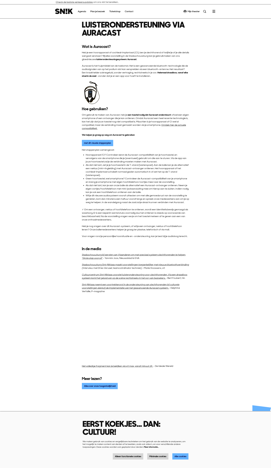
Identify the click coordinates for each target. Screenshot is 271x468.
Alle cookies (180, 456)
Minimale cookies (157, 456)
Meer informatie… (151, 447)
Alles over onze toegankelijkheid (100, 385)
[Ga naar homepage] (64, 11)
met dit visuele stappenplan (97, 142)
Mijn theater (194, 11)
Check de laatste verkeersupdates (74, 2)
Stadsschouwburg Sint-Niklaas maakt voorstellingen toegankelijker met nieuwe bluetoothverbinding (135, 264)
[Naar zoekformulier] (205, 11)
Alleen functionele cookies (128, 456)
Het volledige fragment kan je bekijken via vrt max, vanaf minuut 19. (117, 366)
